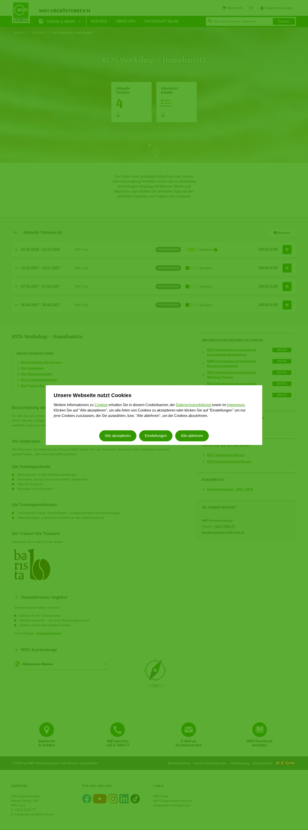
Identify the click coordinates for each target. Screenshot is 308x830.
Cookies (101, 405)
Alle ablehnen (192, 436)
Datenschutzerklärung (193, 405)
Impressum (236, 405)
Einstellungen (156, 436)
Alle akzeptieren (118, 436)
